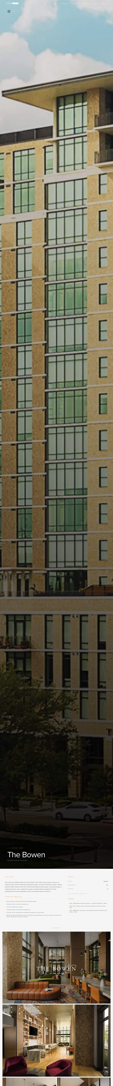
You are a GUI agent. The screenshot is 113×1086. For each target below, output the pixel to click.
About (56, 3)
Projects (65, 3)
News (95, 3)
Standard (75, 3)
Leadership (86, 3)
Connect (104, 3)
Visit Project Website (76, 893)
